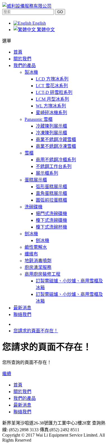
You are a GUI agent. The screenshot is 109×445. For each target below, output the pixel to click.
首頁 (17, 384)
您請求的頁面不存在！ (35, 330)
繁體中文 (45, 29)
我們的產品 (24, 398)
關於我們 (22, 391)
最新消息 (22, 405)
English (38, 23)
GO (60, 12)
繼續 (6, 373)
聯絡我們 (22, 411)
